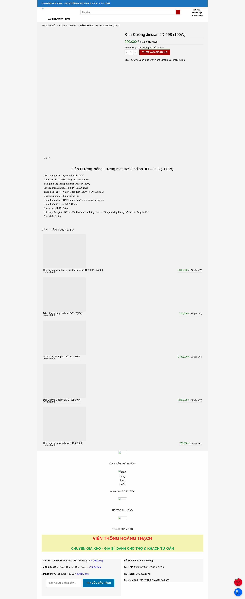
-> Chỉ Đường (82, 574)
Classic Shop (67, 25)
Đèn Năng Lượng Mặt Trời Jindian (167, 60)
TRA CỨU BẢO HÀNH (98, 583)
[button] (64, 19)
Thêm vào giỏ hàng (154, 52)
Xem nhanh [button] (49, 272)
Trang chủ (48, 25)
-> (94, 567)
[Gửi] (178, 12)
